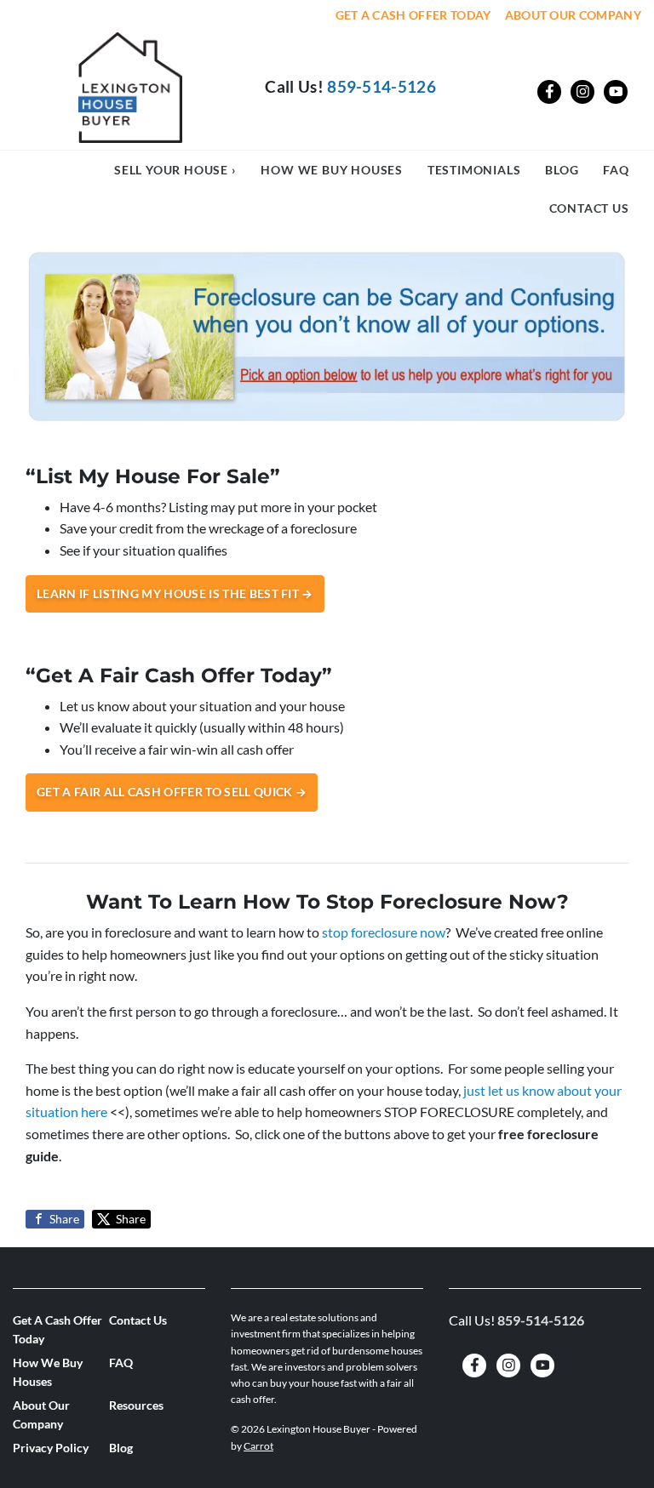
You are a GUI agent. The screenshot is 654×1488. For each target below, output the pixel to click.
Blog (561, 169)
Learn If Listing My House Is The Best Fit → (175, 594)
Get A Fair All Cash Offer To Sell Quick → (172, 792)
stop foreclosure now (383, 932)
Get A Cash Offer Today (413, 15)
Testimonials (474, 169)
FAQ (615, 169)
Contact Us (589, 208)
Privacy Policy (51, 1448)
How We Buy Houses (332, 169)
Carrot (258, 1446)
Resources (136, 1405)
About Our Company (573, 15)
